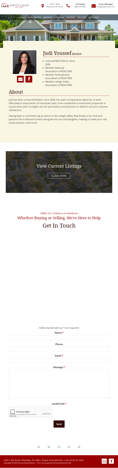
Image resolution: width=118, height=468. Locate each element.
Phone (59, 344)
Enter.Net (67, 463)
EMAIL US (46, 213)
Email (59, 355)
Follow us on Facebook (65, 213)
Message (59, 367)
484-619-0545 (80, 6)
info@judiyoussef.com (105, 6)
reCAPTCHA (59, 403)
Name (59, 332)
